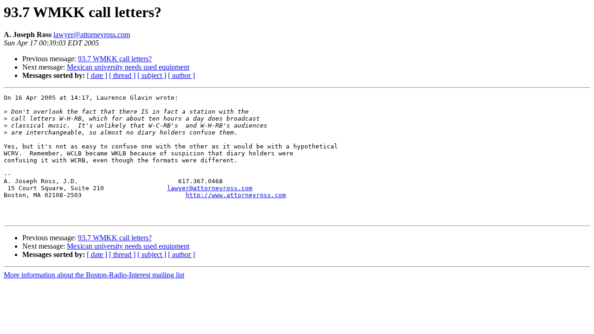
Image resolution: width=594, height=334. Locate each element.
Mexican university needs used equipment (128, 67)
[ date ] (97, 75)
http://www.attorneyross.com (236, 195)
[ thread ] (122, 75)
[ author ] (181, 75)
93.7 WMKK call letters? (115, 59)
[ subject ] (151, 75)
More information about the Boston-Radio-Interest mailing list (94, 275)
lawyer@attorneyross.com (91, 35)
